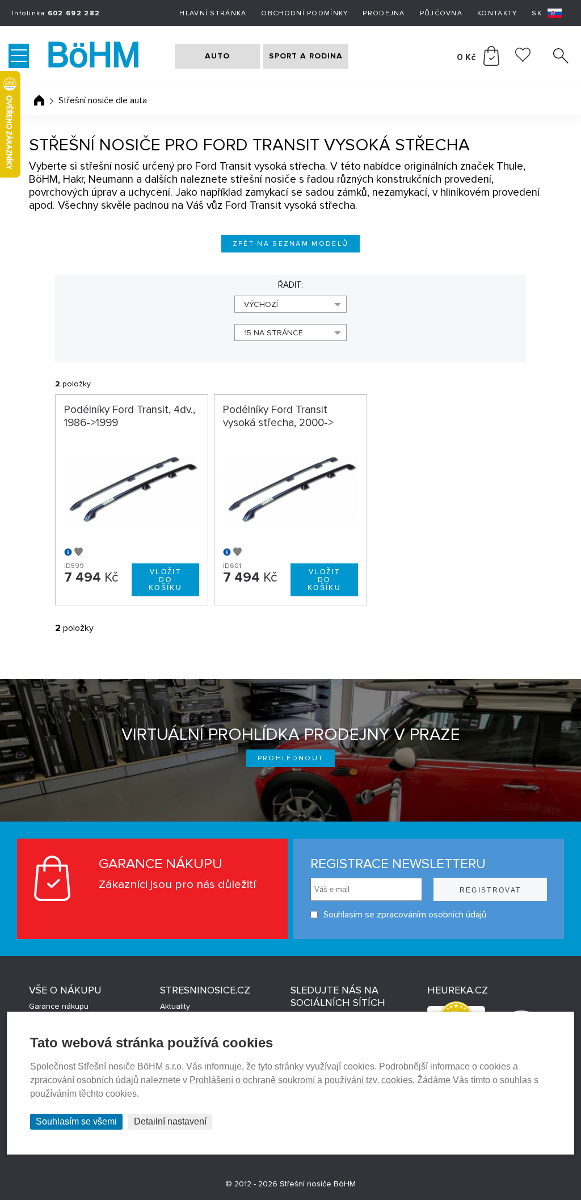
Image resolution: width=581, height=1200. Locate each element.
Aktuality (175, 1006)
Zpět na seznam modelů (291, 243)
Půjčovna (441, 13)
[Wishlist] (523, 59)
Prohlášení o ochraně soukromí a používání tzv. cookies (301, 1080)
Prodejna (384, 13)
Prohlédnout (291, 758)
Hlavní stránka (212, 13)
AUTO (217, 56)
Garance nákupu (59, 1006)
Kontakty (497, 13)
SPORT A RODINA (306, 56)
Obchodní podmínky (304, 13)
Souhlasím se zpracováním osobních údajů (404, 914)
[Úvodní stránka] (39, 100)
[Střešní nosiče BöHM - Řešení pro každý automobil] (104, 56)
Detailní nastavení (170, 1121)
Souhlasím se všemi (76, 1121)
